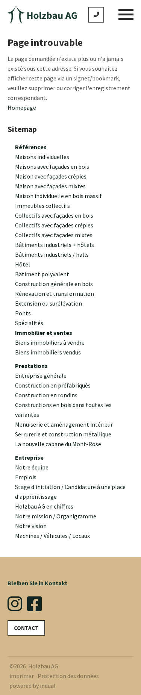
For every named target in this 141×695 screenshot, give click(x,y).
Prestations (31, 365)
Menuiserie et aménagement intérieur (64, 424)
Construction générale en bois (54, 284)
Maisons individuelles (42, 157)
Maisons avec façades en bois (52, 166)
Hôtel (22, 264)
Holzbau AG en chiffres (44, 506)
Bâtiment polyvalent (42, 274)
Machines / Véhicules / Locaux (52, 535)
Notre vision (31, 526)
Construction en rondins (46, 395)
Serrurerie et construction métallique (63, 434)
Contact (26, 627)
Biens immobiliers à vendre (50, 342)
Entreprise (29, 457)
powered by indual (32, 685)
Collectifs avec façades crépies (54, 225)
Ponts (23, 313)
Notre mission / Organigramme (55, 516)
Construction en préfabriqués (53, 385)
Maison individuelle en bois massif (58, 196)
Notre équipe (32, 467)
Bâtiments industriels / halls (52, 254)
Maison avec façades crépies (50, 176)
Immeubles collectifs (42, 205)
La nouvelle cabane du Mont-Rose (58, 444)
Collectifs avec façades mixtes (53, 235)
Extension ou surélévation (48, 303)
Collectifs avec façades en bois (54, 215)
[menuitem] (74, 147)
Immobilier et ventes (43, 332)
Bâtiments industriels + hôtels (54, 244)
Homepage (22, 107)
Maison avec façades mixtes (50, 186)
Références (31, 147)
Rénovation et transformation (54, 293)
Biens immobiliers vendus (48, 352)
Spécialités (29, 323)
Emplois (25, 477)
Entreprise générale (41, 375)
